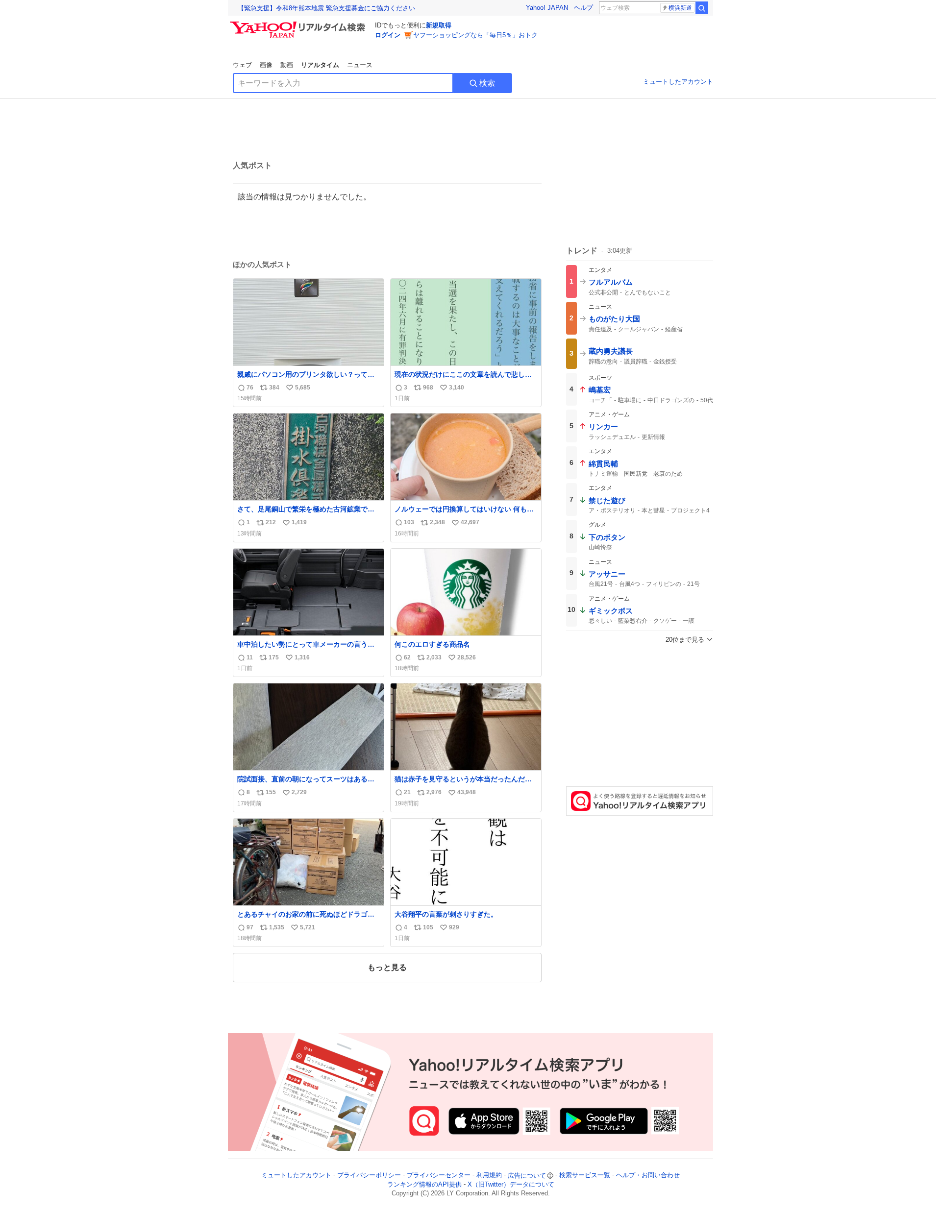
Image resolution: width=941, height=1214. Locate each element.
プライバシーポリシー (369, 1175)
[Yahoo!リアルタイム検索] (299, 24)
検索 (487, 83)
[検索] (701, 7)
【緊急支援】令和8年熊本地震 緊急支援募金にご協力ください (326, 8)
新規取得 (438, 25)
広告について (527, 1175)
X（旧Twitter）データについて (511, 1184)
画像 (266, 65)
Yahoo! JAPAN (547, 7)
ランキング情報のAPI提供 (424, 1184)
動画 (286, 65)
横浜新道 (680, 7)
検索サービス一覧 (584, 1175)
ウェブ (242, 65)
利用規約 (489, 1175)
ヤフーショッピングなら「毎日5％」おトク (475, 35)
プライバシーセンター (438, 1175)
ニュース (359, 65)
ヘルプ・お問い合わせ (648, 1175)
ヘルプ (583, 7)
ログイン (387, 35)
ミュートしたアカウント (678, 81)
